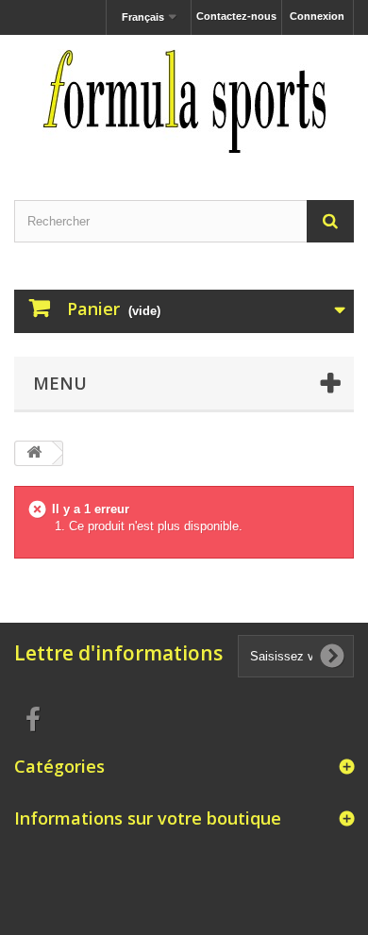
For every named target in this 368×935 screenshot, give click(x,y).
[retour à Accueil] (34, 453)
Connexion (317, 16)
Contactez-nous (236, 16)
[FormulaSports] (184, 101)
